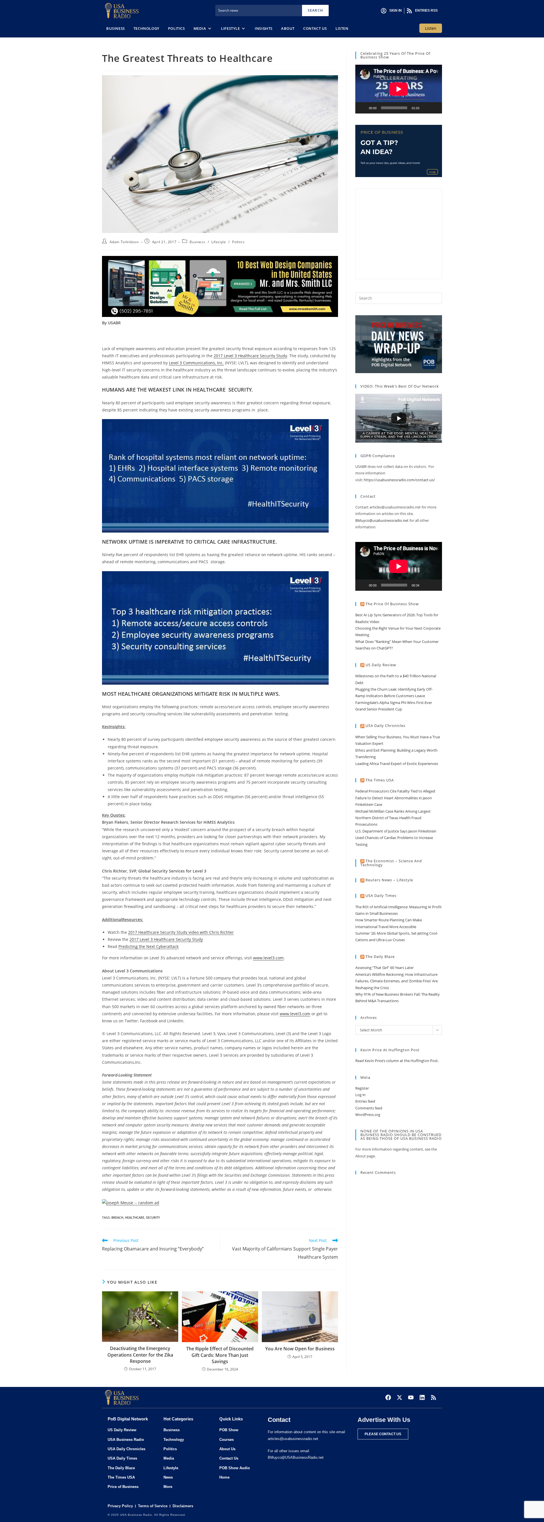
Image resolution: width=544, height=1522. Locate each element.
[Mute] (425, 108)
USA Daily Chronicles (385, 725)
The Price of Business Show (392, 603)
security (153, 1217)
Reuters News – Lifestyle (389, 879)
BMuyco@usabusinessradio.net (382, 520)
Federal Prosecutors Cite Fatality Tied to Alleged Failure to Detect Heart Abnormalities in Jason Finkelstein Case (395, 798)
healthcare (134, 1217)
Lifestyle (218, 241)
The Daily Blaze (380, 956)
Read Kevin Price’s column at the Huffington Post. (397, 1060)
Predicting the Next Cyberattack (148, 946)
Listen (430, 28)
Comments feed (368, 1108)
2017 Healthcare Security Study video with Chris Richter (181, 932)
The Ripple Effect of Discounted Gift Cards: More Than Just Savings (220, 1355)
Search (315, 10)
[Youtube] (410, 1397)
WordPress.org (367, 1114)
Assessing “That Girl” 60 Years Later (384, 967)
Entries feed (365, 1101)
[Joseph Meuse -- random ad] (130, 1202)
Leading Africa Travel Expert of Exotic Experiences (396, 763)
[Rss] (433, 1397)
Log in (360, 1094)
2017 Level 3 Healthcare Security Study (250, 355)
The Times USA (380, 780)
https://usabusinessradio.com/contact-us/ (399, 479)
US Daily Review (381, 664)
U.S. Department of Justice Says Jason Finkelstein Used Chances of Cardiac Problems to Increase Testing (395, 838)
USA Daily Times (381, 895)
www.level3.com (268, 957)
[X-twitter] (399, 1397)
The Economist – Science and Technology (391, 863)
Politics (238, 241)
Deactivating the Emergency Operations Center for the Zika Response (140, 1354)
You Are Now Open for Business (300, 1349)
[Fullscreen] (434, 108)
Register (362, 1088)
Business (197, 241)
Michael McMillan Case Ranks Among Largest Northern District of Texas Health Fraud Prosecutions (393, 818)
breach (117, 1217)
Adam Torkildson (124, 241)
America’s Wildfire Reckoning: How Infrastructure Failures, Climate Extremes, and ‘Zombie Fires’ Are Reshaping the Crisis (396, 981)
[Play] (363, 108)
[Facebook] (388, 1397)
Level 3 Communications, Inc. (196, 362)
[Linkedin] (422, 1397)
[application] (398, 89)
